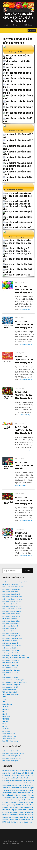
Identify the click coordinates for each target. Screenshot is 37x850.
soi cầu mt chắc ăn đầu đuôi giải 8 (17, 265)
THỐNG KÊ (5, 719)
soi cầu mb (8, 814)
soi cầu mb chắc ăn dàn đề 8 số (18, 108)
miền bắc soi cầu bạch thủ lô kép (12, 596)
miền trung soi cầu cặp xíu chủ (11, 645)
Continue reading (26, 309)
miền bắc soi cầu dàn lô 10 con (11, 611)
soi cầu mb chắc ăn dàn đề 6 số (18, 103)
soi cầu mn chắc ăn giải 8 (17, 201)
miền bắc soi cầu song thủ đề (11, 633)
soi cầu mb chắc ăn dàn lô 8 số (18, 142)
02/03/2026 (20, 282)
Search (27, 571)
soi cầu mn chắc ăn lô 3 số (17, 227)
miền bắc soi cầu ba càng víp (11, 589)
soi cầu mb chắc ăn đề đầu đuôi (17, 179)
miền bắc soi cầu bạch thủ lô (11, 594)
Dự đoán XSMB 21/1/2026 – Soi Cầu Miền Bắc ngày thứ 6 (23, 500)
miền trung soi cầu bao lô (10, 643)
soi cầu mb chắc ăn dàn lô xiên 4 (17, 159)
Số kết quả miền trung (9, 736)
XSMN (4, 699)
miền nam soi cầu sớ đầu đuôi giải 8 (13, 680)
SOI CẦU (5, 721)
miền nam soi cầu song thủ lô (11, 685)
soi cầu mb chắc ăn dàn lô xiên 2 (17, 147)
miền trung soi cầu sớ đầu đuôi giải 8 (13, 655)
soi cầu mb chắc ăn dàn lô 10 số (17, 173)
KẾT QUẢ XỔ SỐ (7, 704)
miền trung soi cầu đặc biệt (10, 648)
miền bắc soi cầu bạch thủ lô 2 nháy (13, 587)
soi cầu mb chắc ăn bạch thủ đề (17, 86)
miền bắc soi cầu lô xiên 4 (10, 631)
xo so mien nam (24, 817)
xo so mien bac (14, 817)
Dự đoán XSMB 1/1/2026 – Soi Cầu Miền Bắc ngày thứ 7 (23, 536)
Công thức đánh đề (28, 780)
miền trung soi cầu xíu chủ (10, 662)
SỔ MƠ (4, 726)
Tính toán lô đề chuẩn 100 (8, 326)
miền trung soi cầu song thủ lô (11, 660)
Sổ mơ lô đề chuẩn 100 (6, 428)
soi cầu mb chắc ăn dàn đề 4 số (18, 97)
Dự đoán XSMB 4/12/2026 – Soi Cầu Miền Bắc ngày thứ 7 (23, 289)
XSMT (4, 702)
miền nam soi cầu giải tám (10, 675)
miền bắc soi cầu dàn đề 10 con (12, 609)
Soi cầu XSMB (16, 814)
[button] (32, 30)
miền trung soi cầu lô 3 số (10, 653)
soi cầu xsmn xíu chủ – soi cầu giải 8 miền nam (18, 17)
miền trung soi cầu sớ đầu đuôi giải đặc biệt (15, 658)
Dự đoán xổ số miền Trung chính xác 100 (21, 802)
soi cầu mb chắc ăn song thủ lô (17, 68)
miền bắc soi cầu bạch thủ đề (11, 592)
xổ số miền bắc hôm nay (14, 822)
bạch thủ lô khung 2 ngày (10, 741)
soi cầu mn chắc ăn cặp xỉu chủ (17, 207)
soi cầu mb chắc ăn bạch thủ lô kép (17, 74)
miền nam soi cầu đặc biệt (10, 672)
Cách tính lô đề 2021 (21, 775)
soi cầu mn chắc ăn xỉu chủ (18, 193)
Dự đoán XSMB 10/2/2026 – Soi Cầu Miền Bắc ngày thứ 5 (23, 395)
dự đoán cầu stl (28, 783)
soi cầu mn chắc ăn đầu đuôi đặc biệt (17, 223)
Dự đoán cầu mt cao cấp (9, 640)
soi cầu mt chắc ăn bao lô (17, 251)
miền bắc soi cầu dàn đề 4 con (11, 601)
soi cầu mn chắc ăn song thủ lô (17, 213)
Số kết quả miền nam (8, 738)
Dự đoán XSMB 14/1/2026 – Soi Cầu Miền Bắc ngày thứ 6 (23, 430)
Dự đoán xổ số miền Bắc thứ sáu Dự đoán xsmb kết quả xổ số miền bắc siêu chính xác (18, 800)
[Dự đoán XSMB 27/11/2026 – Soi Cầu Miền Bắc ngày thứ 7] (7, 320)
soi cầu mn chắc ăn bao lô (17, 203)
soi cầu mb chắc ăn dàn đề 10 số (18, 114)
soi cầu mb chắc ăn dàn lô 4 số (17, 120)
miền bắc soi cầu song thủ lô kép (12, 638)
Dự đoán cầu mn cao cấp (10, 665)
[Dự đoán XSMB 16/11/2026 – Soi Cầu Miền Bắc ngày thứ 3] (7, 355)
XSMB (4, 697)
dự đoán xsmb (8, 790)
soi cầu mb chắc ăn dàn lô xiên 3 (17, 153)
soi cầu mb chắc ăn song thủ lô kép (17, 80)
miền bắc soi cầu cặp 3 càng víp (12, 599)
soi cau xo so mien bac (27, 810)
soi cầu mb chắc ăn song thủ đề (17, 91)
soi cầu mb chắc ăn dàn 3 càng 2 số (17, 167)
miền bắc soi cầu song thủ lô (11, 636)
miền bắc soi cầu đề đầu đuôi (11, 623)
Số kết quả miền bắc (8, 733)
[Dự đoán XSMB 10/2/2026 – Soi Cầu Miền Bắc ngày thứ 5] (7, 390)
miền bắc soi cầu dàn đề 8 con (11, 606)
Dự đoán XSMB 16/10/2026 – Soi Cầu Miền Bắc (24, 465)
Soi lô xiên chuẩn (26, 814)
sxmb (8, 817)
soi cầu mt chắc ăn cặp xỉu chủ (17, 255)
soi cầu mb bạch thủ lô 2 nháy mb (17, 57)
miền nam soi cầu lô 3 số (10, 677)
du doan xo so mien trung (15, 783)
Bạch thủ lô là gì (7, 770)
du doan (4, 783)
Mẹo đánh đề (6, 810)
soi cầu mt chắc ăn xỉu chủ (18, 240)
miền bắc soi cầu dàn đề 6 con (11, 604)
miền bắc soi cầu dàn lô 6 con (11, 616)
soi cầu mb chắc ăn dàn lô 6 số (18, 136)
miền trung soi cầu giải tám (10, 650)
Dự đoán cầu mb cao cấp (10, 584)
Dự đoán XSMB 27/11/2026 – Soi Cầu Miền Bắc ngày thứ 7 (24, 324)
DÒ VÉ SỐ (5, 724)
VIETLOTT (5, 707)
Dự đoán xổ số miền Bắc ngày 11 (18, 795)
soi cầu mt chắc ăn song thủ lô (17, 260)
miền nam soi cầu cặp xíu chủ (11, 670)
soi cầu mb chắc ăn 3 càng (18, 162)
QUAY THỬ (5, 729)
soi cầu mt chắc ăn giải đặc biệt (17, 244)
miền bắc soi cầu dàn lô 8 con (11, 621)
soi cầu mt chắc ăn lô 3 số (17, 274)
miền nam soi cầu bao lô (9, 667)
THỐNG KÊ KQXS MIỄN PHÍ (10, 694)
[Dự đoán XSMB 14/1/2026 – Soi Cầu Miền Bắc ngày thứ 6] (7, 423)
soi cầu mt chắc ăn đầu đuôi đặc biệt (17, 270)
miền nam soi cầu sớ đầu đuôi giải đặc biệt (15, 682)
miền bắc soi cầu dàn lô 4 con (11, 613)
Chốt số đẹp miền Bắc (21, 773)
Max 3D (4, 711)
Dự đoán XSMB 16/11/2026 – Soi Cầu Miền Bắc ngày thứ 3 (24, 360)
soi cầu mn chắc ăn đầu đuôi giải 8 (17, 218)
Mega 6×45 (5, 709)
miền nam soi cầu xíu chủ (10, 687)
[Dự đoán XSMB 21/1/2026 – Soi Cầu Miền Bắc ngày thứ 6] (7, 496)
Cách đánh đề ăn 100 (15, 780)
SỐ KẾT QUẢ (6, 731)
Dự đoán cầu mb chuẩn (9, 618)
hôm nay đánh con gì (8, 805)
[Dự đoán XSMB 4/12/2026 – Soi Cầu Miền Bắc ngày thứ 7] (7, 285)
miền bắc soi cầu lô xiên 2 (10, 626)
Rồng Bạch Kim (15, 810)
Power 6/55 (6, 716)
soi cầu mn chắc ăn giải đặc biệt (17, 197)
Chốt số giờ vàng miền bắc (20, 770)
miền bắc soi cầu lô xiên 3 (10, 628)
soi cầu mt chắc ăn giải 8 (17, 248)
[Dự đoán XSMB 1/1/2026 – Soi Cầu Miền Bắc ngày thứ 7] (7, 531)
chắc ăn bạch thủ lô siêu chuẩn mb (16, 63)
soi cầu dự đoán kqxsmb (9, 812)
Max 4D (4, 714)
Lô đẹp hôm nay (28, 807)
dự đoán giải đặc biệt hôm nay (11, 785)
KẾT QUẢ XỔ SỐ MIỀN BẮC (24, 805)
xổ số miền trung (27, 822)
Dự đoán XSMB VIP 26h (21, 790)
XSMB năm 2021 (28, 819)
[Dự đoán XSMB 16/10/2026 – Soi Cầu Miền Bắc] (7, 461)
